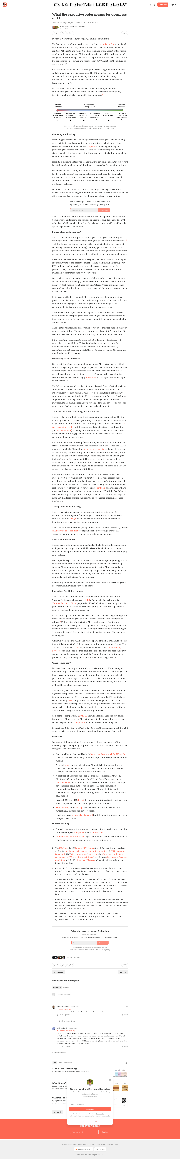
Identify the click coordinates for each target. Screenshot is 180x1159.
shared (80, 800)
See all (56, 1112)
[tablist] (61, 987)
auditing (78, 807)
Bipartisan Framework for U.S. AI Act (108, 754)
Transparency (63, 807)
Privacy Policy (106, 1116)
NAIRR (87, 600)
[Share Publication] (154, 5)
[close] (110, 1080)
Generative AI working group (84, 854)
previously (77, 815)
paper (67, 765)
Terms (103, 1144)
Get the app (100, 1149)
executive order (106, 44)
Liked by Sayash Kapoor (65, 1009)
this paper (79, 832)
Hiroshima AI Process (85, 860)
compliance (79, 722)
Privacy (97, 1144)
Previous (60, 972)
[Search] (150, 5)
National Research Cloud (64, 603)
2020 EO (83, 715)
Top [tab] (54, 1063)
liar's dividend (64, 430)
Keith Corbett (61, 1028)
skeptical (91, 146)
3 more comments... (59, 1052)
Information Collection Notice (89, 1116)
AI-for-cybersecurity (94, 449)
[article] (90, 1072)
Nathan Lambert (62, 1006)
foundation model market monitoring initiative (85, 851)
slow (70, 700)
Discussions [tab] (68, 1063)
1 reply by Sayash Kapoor (67, 1021)
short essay (97, 832)
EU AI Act (63, 848)
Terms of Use (100, 1114)
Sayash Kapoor (80, 26)
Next (121, 972)
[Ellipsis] (127, 1006)
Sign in (173, 5)
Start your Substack (84, 1149)
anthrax (101, 487)
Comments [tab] (57, 987)
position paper (63, 782)
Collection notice (112, 1144)
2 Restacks (76, 957)
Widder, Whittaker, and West (70, 836)
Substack (80, 1155)
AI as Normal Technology (65, 1068)
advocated (91, 377)
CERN (76, 647)
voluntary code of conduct (65, 530)
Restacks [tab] (66, 987)
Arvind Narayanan (66, 26)
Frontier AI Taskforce (84, 848)
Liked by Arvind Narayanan (66, 1030)
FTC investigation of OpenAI (81, 857)
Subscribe (163, 5)
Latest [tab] (60, 1063)
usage (73, 518)
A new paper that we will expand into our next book (70, 1071)
